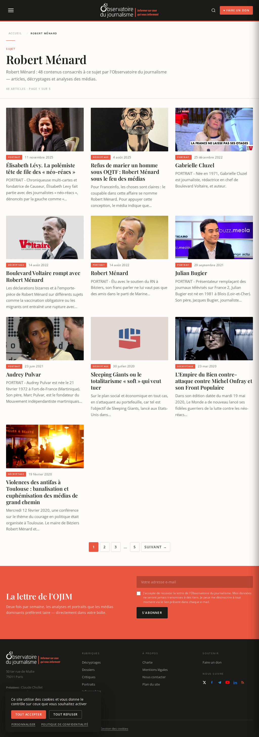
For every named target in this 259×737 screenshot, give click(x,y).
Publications (91, 698)
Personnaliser (23, 724)
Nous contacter (154, 677)
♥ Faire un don (236, 10)
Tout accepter (28, 714)
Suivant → (155, 546)
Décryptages (91, 662)
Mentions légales (155, 669)
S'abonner (152, 613)
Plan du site (151, 684)
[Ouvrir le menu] (10, 10)
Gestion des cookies (114, 728)
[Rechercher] (213, 10)
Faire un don (212, 662)
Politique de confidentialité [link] (64, 724)
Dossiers (88, 669)
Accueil (15, 33)
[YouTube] (227, 682)
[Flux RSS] (242, 682)
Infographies (91, 691)
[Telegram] (220, 682)
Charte (147, 662)
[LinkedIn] (235, 682)
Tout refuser (65, 714)
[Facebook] (212, 682)
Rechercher (90, 706)
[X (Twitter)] (204, 682)
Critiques (88, 677)
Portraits (88, 684)
